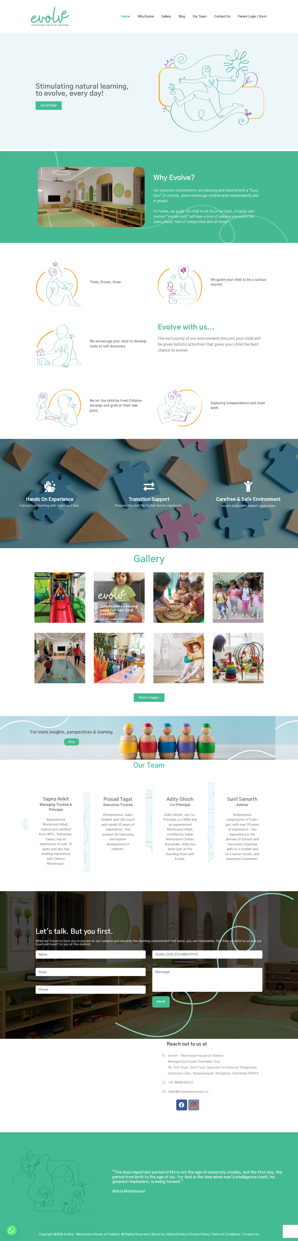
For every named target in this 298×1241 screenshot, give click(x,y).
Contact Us (222, 16)
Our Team (200, 16)
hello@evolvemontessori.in (188, 1091)
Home (125, 16)
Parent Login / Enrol (252, 16)
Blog (182, 16)
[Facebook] (181, 1104)
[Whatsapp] (11, 1230)
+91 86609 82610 (180, 1082)
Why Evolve (146, 16)
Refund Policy (177, 1234)
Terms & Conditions (226, 1234)
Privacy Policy (199, 1234)
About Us (157, 1234)
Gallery (166, 16)
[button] (49, 105)
